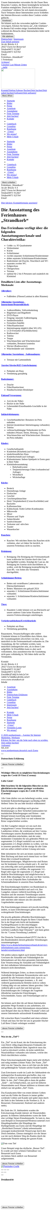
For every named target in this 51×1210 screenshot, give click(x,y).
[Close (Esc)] (2, 1169)
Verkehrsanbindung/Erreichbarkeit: (18, 621)
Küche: (4, 483)
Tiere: (4, 604)
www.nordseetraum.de (11, 750)
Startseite (11, 101)
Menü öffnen (7, 96)
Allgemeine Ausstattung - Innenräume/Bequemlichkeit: (15, 303)
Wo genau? (12, 134)
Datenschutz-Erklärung (17, 694)
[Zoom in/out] (8, 1169)
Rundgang (11, 129)
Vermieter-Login (14, 727)
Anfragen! (5, 745)
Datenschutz (6, 39)
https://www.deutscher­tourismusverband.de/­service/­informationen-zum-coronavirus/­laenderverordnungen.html (24, 947)
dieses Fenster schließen (12, 764)
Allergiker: (6, 291)
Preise (9, 106)
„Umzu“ (10, 131)
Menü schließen (8, 182)
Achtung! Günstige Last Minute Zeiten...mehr (14, 64)
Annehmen (6, 21)
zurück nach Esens (29, 750)
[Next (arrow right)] (5, 1172)
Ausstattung (12, 111)
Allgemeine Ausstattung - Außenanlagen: (20, 354)
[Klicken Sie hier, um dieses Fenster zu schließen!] (2, 753)
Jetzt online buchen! (10, 743)
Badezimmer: (7, 379)
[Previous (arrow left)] (2, 1172)
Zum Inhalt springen (10, 41)
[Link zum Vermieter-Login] (10, 1166)
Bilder (9, 103)
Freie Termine (13, 113)
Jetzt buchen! (13, 116)
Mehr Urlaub (12, 136)
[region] (25, 41)
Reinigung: (6, 551)
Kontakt (10, 118)
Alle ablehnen (7, 36)
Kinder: (5, 443)
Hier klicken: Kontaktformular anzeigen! (19, 203)
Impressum (19, 39)
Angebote (11, 108)
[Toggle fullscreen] (5, 1169)
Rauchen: (5, 535)
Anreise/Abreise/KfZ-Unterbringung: (19, 365)
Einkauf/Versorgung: (11, 395)
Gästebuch (11, 124)
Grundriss (11, 126)
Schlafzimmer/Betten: (11, 578)
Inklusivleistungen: (10, 414)
